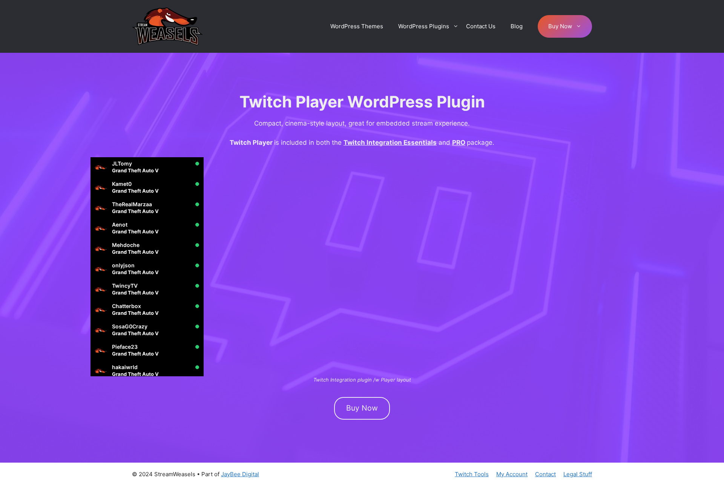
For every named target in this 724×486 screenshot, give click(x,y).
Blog (517, 26)
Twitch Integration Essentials (390, 142)
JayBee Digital (240, 474)
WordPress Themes (356, 26)
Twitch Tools (472, 474)
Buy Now (560, 26)
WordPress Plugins (423, 26)
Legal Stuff (577, 474)
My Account (512, 474)
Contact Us (480, 26)
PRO (458, 142)
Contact (545, 474)
